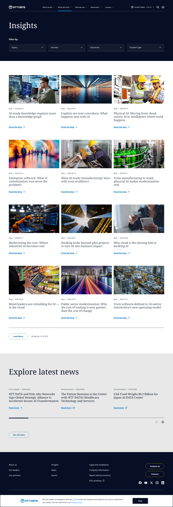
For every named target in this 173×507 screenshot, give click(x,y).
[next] (162, 422)
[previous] (156, 422)
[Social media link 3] (151, 482)
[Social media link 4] (157, 482)
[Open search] (158, 7)
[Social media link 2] (145, 482)
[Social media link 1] (140, 482)
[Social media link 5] (162, 482)
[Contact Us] (163, 7)
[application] (86, 501)
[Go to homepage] (17, 7)
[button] (48, 7)
